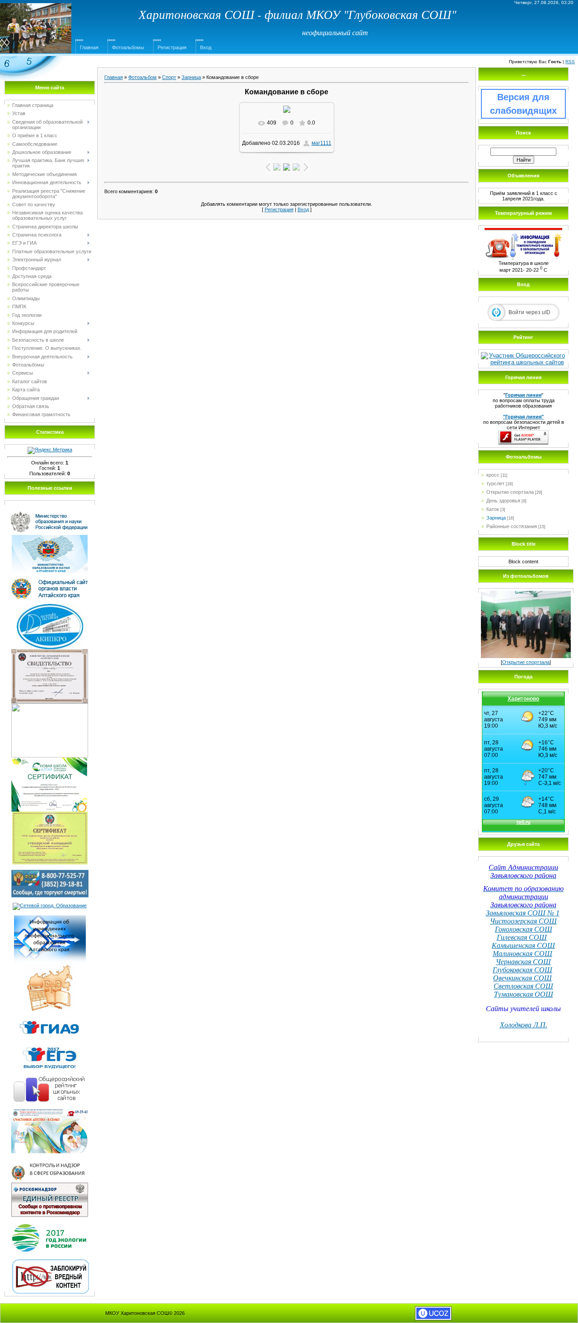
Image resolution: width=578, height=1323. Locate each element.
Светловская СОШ (523, 986)
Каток (492, 509)
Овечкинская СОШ (522, 978)
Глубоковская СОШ (522, 970)
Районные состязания (511, 526)
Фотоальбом (142, 77)
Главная (89, 47)
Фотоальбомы (128, 47)
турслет (495, 483)
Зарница (191, 77)
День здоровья (503, 500)
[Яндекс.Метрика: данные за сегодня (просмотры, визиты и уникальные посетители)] (50, 450)
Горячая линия (523, 395)
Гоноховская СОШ (523, 929)
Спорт (169, 77)
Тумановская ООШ (523, 994)
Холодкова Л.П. (523, 1025)
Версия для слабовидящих (523, 104)
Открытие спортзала (510, 492)
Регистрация (172, 47)
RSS (570, 61)
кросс (492, 475)
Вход (205, 47)
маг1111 (321, 143)
